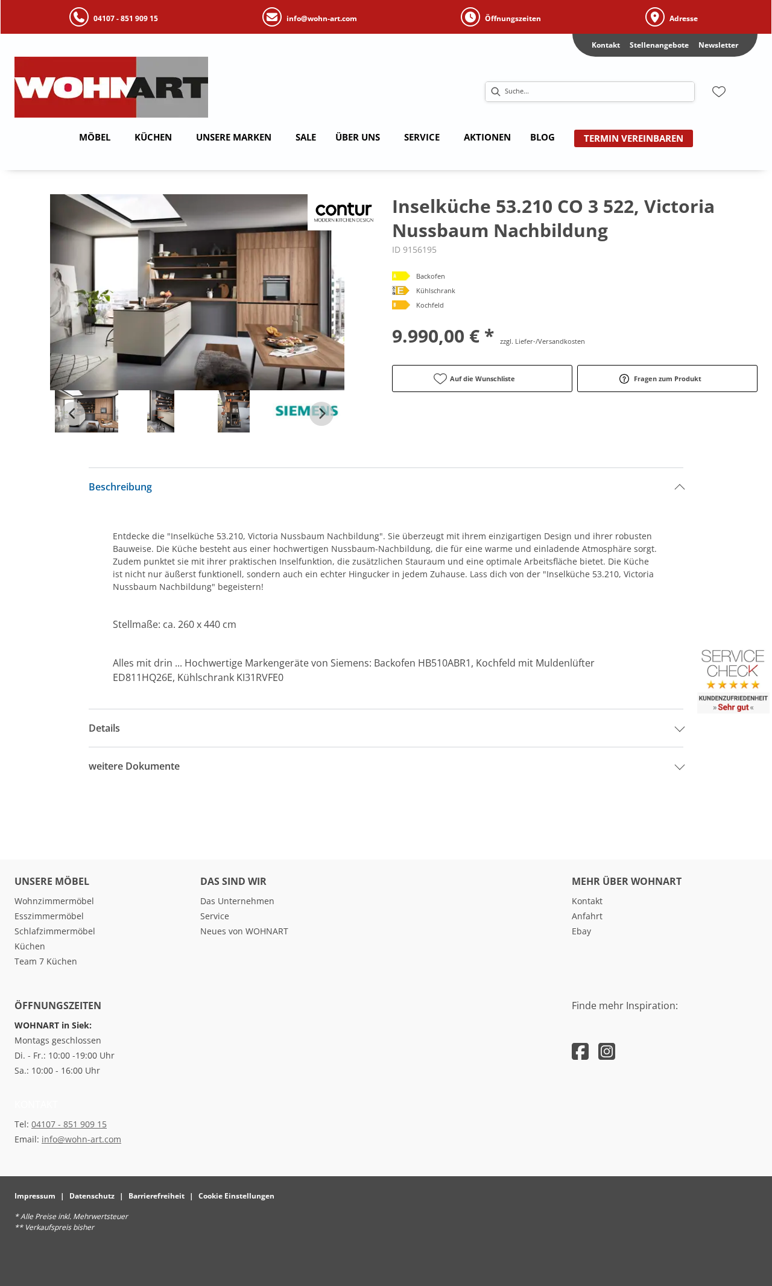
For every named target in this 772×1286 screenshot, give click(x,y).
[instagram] (606, 1051)
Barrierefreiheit (156, 1196)
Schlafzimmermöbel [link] (54, 931)
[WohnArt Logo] (167, 87)
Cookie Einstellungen (236, 1196)
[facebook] (580, 1051)
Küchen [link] (29, 946)
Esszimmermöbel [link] (49, 916)
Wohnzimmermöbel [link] (54, 901)
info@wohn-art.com (81, 1139)
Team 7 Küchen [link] (45, 961)
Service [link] (214, 916)
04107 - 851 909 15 (69, 1124)
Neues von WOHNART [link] (244, 931)
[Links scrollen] (73, 414)
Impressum (34, 1196)
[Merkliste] (719, 91)
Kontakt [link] (606, 45)
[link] (94, 137)
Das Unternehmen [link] (237, 901)
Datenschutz (92, 1196)
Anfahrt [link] (587, 916)
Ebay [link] (581, 931)
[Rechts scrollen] (321, 414)
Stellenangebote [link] (659, 45)
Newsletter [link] (718, 45)
